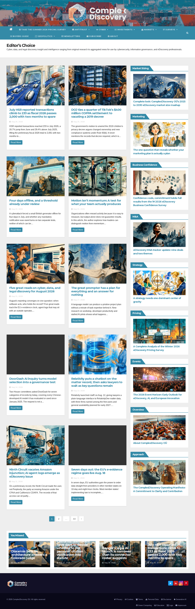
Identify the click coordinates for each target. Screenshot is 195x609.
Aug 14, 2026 (17, 387)
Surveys (170, 29)
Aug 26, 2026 (17, 122)
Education (160, 605)
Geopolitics (45, 36)
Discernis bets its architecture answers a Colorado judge (29, 554)
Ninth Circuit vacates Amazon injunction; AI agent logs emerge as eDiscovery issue (34, 473)
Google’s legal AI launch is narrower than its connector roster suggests (116, 553)
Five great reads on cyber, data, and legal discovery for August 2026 (34, 289)
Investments (125, 29)
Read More (16, 142)
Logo (171, 605)
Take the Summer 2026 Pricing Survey (43, 29)
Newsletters (72, 36)
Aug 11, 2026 (17, 481)
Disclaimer (167, 599)
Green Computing (145, 605)
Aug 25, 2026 (79, 122)
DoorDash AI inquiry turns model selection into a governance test (32, 380)
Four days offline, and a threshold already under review (33, 202)
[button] (187, 33)
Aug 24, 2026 (17, 209)
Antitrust (81, 29)
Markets (149, 29)
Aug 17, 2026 (79, 300)
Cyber (102, 29)
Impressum (181, 605)
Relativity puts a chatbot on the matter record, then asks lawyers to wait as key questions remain (96, 382)
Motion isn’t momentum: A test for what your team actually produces (96, 202)
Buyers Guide (20, 36)
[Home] (11, 29)
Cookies (130, 599)
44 (74, 519)
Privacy (119, 599)
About (113, 36)
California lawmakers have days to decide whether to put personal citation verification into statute (73, 549)
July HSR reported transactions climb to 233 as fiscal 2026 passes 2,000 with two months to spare (32, 113)
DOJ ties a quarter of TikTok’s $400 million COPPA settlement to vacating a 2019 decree (96, 113)
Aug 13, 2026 (79, 391)
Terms (140, 599)
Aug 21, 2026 (79, 209)
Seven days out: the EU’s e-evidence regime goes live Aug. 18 (96, 471)
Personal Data (153, 599)
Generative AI (180, 599)
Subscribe (95, 36)
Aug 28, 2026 (19, 563)
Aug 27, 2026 (64, 563)
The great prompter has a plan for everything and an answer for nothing (95, 291)
